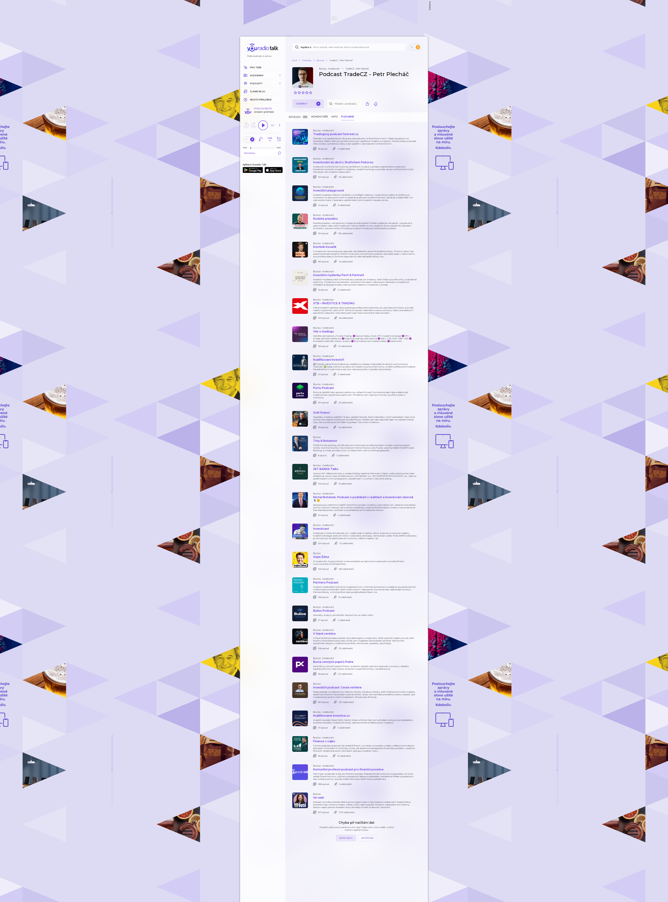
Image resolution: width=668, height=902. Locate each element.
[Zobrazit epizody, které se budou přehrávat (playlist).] (278, 139)
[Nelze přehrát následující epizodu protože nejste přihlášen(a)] (272, 125)
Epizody (298, 117)
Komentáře (319, 116)
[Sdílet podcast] (368, 103)
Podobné (347, 116)
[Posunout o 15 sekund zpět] (246, 125)
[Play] (263, 125)
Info (334, 116)
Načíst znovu (346, 838)
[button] (262, 75)
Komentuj (249, 153)
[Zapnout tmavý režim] (415, 47)
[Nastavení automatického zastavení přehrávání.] (260, 139)
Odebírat (302, 103)
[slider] (251, 148)
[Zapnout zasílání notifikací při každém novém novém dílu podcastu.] (375, 103)
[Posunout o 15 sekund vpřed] (253, 125)
